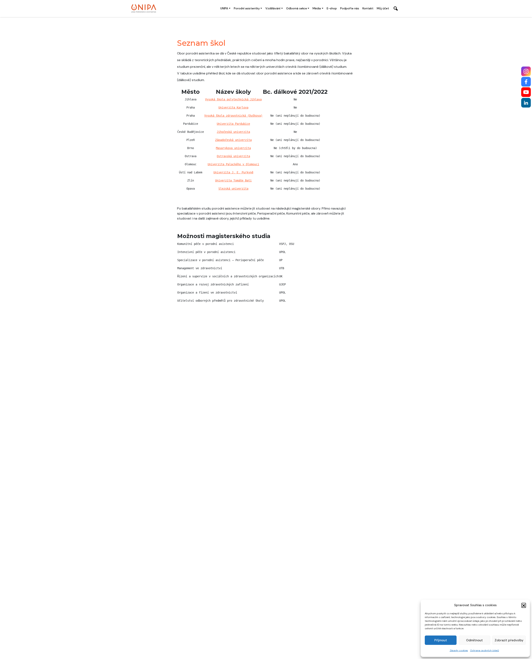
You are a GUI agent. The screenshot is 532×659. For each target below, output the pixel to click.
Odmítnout (474, 640)
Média (317, 8)
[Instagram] (526, 71)
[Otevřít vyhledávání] (396, 8)
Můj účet (383, 8)
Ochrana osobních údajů (484, 650)
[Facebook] (526, 82)
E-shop (332, 8)
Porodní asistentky (247, 8)
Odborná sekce (296, 8)
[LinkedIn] (526, 103)
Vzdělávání (272, 8)
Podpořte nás (349, 8)
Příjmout (440, 640)
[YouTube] (526, 92)
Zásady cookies (459, 650)
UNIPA (224, 8)
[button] (524, 605)
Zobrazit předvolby (509, 640)
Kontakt (367, 8)
